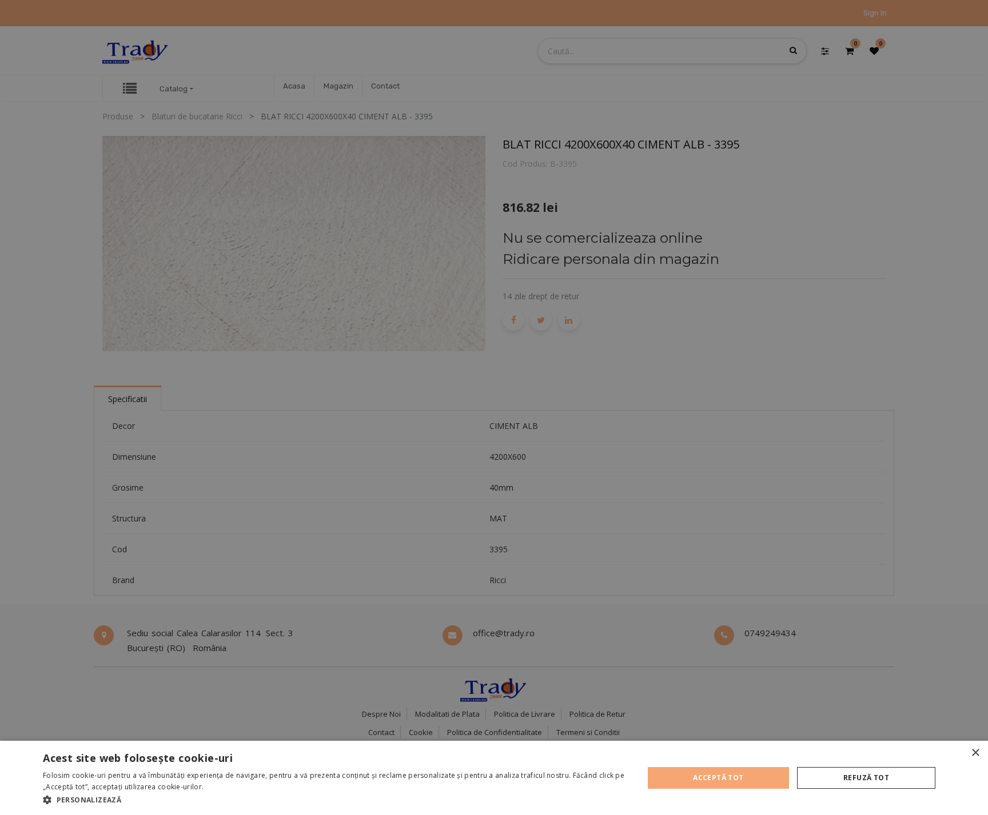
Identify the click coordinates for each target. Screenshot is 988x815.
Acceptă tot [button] (718, 777)
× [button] (975, 753)
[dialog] (494, 778)
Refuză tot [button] (866, 777)
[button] (334, 799)
